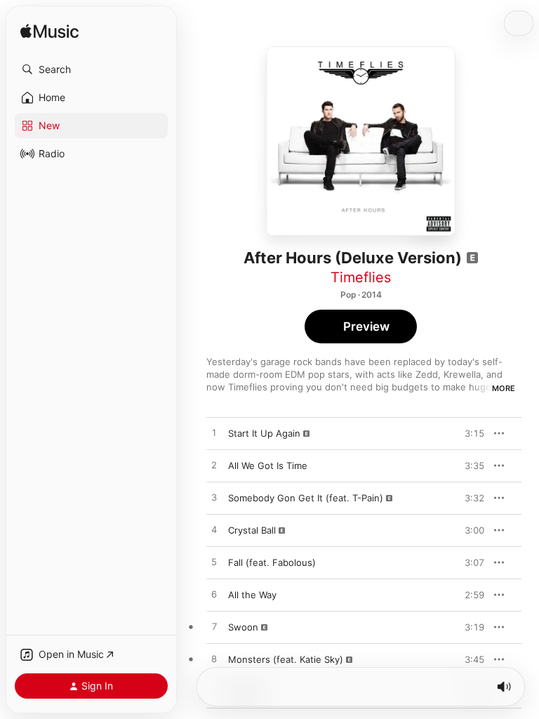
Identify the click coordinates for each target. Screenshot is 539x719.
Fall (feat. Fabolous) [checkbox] (272, 562)
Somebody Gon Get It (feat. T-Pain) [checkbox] (305, 497)
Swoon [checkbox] (243, 627)
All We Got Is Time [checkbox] (267, 465)
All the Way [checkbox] (252, 594)
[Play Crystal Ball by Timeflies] (214, 530)
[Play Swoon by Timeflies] (214, 627)
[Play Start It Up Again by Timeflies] (214, 433)
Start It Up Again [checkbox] (264, 433)
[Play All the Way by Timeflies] (214, 594)
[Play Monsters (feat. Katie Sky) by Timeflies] (214, 659)
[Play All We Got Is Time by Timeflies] (214, 465)
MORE (503, 388)
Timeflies (361, 277)
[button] (91, 69)
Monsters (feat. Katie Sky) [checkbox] (285, 659)
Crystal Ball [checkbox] (252, 530)
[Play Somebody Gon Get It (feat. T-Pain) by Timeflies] (214, 498)
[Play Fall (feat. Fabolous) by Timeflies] (214, 562)
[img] (49, 32)
